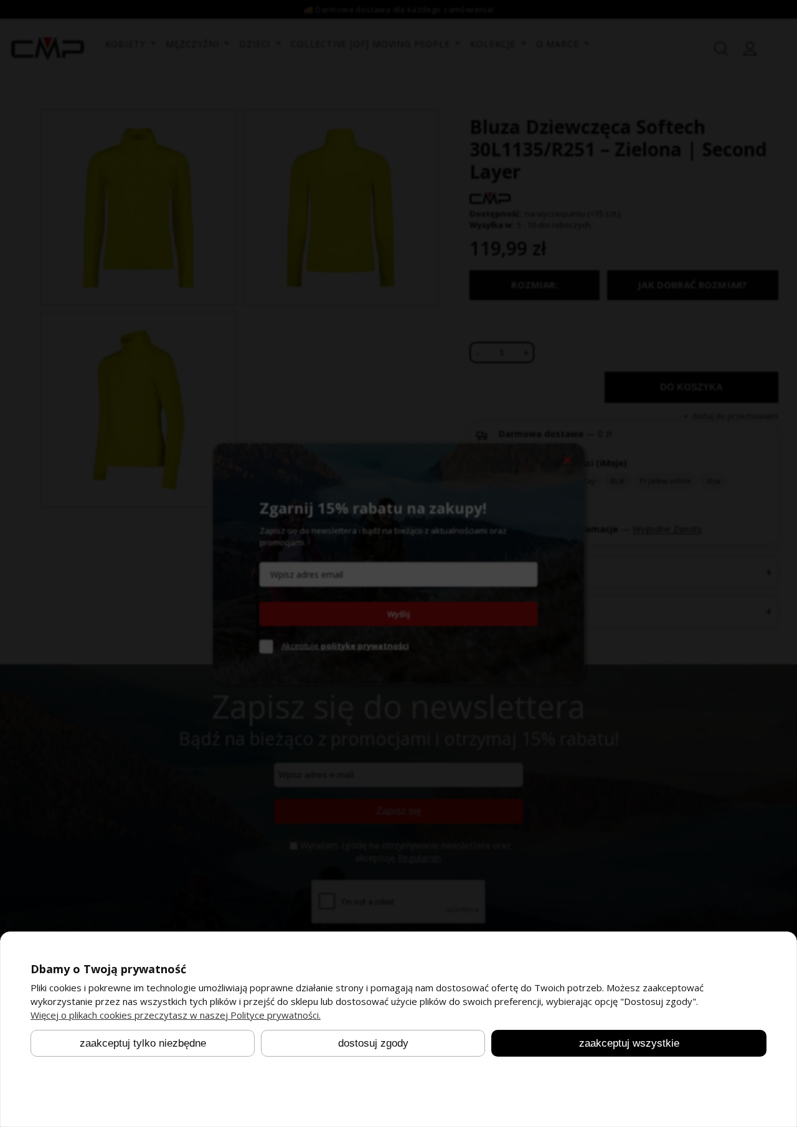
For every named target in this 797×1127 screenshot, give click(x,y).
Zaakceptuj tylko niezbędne (143, 1043)
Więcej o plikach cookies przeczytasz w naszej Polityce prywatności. (176, 1015)
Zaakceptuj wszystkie (629, 1043)
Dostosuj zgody (373, 1043)
